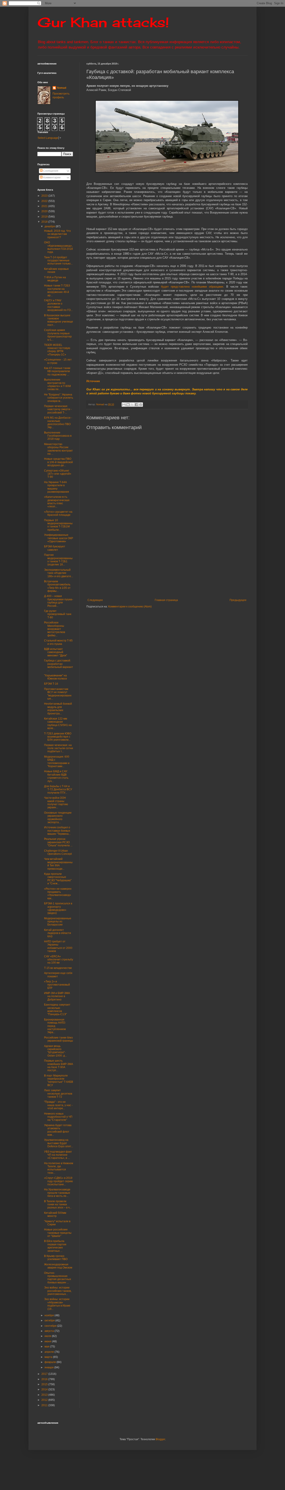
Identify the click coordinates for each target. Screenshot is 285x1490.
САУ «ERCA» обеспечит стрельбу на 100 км (58, 959)
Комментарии (52, 177)
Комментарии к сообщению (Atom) (130, 606)
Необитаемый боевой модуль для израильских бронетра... (58, 708)
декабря (50, 226)
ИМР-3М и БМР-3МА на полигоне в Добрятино (57, 996)
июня (48, 1341)
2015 (44, 1384)
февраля (51, 1362)
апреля (50, 1351)
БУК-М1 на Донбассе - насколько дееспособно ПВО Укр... (58, 422)
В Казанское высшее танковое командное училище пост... (58, 320)
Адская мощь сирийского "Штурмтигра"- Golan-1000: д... (55, 1050)
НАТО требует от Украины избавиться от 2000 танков (58, 946)
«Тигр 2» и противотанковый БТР (57, 985)
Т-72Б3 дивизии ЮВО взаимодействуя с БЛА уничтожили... (57, 737)
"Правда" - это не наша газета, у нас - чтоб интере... (58, 1105)
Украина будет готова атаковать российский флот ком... (57, 1130)
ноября (50, 1315)
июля (48, 1336)
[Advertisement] (185, 562)
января (49, 1367)
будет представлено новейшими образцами (192, 286)
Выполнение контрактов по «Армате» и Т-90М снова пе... (57, 384)
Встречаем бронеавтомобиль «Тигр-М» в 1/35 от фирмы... (57, 586)
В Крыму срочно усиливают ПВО (55, 1257)
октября (50, 1320)
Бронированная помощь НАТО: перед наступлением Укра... (55, 1026)
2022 (44, 201)
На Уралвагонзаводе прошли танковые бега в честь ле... (57, 1193)
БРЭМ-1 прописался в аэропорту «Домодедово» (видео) (58, 908)
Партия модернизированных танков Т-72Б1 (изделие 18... (58, 559)
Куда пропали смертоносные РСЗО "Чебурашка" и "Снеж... (57, 878)
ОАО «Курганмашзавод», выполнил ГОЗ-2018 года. (58, 247)
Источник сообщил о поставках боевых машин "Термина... (57, 830)
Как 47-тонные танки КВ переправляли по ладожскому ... (57, 371)
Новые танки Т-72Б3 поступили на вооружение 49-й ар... (57, 290)
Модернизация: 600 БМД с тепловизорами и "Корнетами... (56, 761)
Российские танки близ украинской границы (58, 1039)
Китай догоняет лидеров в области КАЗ (57, 933)
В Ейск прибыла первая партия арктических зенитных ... (55, 1246)
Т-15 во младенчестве (58, 968)
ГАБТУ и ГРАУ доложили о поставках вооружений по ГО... (58, 305)
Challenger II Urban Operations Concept (58, 852)
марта (49, 1357)
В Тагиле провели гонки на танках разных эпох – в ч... (57, 1204)
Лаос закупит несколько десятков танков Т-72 (58, 1093)
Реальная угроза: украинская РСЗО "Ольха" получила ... (58, 842)
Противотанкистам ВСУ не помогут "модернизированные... (57, 694)
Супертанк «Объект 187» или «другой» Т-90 (57, 474)
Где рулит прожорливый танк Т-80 (57, 614)
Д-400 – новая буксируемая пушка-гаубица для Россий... (58, 601)
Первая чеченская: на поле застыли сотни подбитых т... (58, 748)
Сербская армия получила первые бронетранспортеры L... (58, 335)
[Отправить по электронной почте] (124, 404)
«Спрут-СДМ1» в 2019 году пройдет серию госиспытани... (58, 1181)
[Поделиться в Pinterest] (140, 404)
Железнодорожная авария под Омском (58, 1266)
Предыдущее (238, 600)
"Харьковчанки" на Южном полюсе (55, 677)
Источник (93, 381)
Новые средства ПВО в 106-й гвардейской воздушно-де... (58, 462)
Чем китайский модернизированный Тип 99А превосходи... (58, 863)
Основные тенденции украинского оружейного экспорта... (57, 817)
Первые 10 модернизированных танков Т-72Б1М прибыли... (58, 525)
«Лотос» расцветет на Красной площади (58, 513)
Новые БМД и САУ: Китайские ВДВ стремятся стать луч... (56, 776)
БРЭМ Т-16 (51, 683)
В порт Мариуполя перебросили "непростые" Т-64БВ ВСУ (58, 1080)
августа (50, 1331)
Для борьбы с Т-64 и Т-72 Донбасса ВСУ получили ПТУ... (58, 789)
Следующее (95, 600)
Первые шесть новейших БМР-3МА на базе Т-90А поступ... (58, 1065)
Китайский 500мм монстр (55, 1214)
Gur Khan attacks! (103, 22)
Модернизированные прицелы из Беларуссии (57, 921)
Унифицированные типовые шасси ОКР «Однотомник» (58, 538)
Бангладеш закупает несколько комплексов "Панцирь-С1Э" (57, 1009)
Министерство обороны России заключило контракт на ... (58, 449)
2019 (44, 216)
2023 (44, 195)
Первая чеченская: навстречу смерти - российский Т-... (58, 409)
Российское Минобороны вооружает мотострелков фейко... (54, 629)
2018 (44, 221)
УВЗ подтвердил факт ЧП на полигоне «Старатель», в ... (58, 1155)
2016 (44, 1379)
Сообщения (50, 170)
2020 (44, 211)
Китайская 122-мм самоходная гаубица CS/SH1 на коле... (58, 723)
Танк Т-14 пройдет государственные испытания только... (58, 260)
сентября (51, 1325)
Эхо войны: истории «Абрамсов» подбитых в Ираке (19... (57, 1304)
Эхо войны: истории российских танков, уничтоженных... (57, 1291)
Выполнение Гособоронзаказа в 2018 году (57, 436)
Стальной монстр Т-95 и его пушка (58, 642)
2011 (44, 1405)
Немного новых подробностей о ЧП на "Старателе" (58, 1117)
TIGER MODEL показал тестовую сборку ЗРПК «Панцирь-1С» (57, 349)
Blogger (160, 1439)
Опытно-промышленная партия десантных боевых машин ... (57, 1277)
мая (47, 1346)
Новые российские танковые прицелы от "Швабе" (57, 1233)
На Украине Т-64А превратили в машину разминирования (56, 487)
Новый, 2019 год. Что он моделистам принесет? (57, 234)
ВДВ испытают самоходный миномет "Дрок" (55, 652)
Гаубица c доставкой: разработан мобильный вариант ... (58, 665)
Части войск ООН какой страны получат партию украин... (56, 802)
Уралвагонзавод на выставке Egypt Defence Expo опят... (58, 1143)
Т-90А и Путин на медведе (55, 279)
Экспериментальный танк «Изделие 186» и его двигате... (58, 573)
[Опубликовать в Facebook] (136, 404)
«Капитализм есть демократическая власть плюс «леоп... (56, 501)
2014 (44, 1389)
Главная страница (166, 600)
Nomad (61, 87)
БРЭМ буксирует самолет (54, 548)
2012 (44, 1399)
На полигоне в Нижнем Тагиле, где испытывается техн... (58, 1168)
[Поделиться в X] (132, 404)
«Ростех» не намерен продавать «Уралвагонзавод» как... (57, 893)
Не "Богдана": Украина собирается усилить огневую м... (58, 398)
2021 (44, 206)
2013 (44, 1394)
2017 (44, 1373)
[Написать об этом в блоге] (128, 404)
